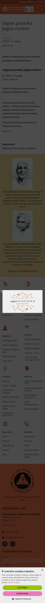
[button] (22, 599)
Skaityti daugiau (14, 582)
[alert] (22, 585)
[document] (22, 301)
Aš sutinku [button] (22, 588)
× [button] (42, 570)
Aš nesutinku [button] (22, 594)
